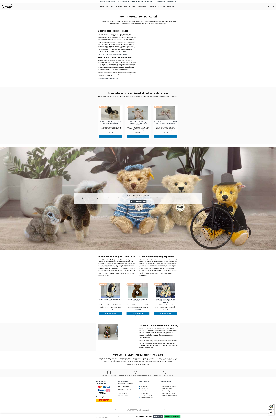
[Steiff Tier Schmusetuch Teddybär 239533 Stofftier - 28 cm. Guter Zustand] (138, 113)
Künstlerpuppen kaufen (169, 386)
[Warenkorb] (273, 6)
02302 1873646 (123, 387)
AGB (142, 384)
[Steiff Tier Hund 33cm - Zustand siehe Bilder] (110, 290)
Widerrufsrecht (145, 391)
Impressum (144, 386)
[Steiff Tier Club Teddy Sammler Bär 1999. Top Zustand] (138, 290)
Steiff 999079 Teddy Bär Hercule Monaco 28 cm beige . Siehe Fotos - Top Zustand (165, 301)
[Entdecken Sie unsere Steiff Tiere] (158, 55)
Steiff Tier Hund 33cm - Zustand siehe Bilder (110, 300)
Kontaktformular (122, 395)
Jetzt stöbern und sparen (138, 201)
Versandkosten (133, 409)
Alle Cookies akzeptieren (172, 416)
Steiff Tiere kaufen (167, 388)
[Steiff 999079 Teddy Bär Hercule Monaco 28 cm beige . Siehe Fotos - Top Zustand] (165, 290)
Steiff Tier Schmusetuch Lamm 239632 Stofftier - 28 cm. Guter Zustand (165, 122)
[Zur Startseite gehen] (7, 6)
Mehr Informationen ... (104, 417)
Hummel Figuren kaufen (169, 384)
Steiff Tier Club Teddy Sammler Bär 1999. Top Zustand (138, 300)
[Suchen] (264, 6)
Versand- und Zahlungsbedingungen (147, 394)
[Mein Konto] (268, 6)
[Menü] (274, 405)
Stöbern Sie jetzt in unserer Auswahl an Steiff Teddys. (113, 54)
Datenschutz (144, 388)
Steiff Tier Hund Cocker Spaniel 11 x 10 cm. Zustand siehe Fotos (110, 122)
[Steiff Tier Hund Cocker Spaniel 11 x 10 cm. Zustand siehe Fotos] (110, 113)
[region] (138, 122)
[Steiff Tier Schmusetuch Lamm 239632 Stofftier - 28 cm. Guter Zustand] (165, 113)
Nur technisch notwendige (144, 416)
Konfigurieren (158, 416)
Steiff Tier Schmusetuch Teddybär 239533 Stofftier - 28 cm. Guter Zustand (138, 123)
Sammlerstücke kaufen (168, 393)
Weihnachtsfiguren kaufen (169, 395)
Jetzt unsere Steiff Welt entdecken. (108, 78)
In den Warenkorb (110, 136)
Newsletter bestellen (147, 397)
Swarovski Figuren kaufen (169, 391)
